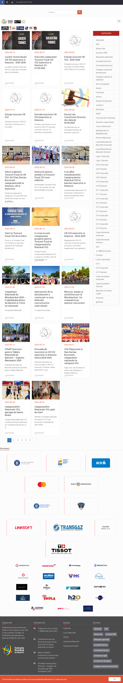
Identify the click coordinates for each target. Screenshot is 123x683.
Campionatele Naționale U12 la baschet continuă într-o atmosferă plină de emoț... (75, 193)
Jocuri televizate (103, 126)
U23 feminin (101, 169)
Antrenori (100, 109)
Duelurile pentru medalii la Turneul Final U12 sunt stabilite (44, 176)
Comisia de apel (100, 656)
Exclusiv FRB (101, 53)
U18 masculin (102, 181)
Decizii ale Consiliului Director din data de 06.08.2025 (75, 118)
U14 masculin (102, 215)
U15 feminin (101, 211)
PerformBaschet (103, 138)
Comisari (100, 92)
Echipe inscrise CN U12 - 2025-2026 (74, 58)
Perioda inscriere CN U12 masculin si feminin (45, 117)
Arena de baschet (104, 101)
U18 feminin (101, 186)
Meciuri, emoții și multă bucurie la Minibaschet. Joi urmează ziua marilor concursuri (74, 297)
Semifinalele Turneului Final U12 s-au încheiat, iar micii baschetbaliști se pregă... (45, 187)
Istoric (99, 97)
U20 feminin (101, 177)
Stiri (97, 44)
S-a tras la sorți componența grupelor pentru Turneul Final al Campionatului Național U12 (43, 240)
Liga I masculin (102, 156)
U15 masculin (102, 207)
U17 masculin (102, 190)
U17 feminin (101, 194)
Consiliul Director (103, 61)
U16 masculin (102, 198)
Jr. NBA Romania (103, 251)
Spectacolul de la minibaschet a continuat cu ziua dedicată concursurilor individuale (43, 298)
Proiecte (99, 298)
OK (115, 679)
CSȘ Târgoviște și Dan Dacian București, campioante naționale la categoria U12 (73, 356)
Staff (98, 113)
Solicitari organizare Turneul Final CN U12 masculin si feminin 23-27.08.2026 (45, 62)
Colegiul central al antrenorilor (106, 666)
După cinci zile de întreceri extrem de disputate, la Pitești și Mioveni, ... (74, 370)
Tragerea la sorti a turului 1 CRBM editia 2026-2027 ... (48, 631)
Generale (100, 40)
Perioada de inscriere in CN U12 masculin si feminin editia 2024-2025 (45, 353)
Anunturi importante (105, 122)
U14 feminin (101, 219)
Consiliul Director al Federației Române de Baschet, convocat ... (72, 130)
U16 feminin (101, 203)
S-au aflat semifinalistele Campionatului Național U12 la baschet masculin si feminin (75, 178)
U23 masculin (102, 164)
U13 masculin (102, 224)
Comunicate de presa (105, 118)
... (35, 73)
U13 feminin (101, 228)
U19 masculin (102, 268)
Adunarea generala (104, 57)
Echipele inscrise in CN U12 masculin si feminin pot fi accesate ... (15, 124)
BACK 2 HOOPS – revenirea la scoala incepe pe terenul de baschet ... (48, 655)
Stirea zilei (100, 48)
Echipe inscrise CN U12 (15, 116)
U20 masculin (102, 173)
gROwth (99, 302)
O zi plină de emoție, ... (43, 310)
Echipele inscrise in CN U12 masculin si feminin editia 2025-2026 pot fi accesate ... (75, 66)
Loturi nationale (103, 259)
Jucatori (99, 105)
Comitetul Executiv (104, 65)
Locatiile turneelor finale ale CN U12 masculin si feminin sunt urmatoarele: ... (15, 69)
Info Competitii (102, 84)
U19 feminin (101, 272)
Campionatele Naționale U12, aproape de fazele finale (14, 410)
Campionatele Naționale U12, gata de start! (44, 409)
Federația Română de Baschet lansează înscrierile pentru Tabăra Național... (16, 367)
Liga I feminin (102, 160)
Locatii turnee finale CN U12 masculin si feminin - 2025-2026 (16, 59)
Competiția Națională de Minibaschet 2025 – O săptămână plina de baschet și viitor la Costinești (15, 298)
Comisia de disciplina (102, 661)
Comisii (99, 255)
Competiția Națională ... (14, 310)
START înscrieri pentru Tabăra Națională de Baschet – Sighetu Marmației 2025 (14, 355)
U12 (98, 263)
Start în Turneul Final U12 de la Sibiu (16, 234)
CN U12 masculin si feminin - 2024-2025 (74, 234)
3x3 (97, 247)
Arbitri (98, 88)
